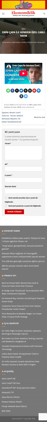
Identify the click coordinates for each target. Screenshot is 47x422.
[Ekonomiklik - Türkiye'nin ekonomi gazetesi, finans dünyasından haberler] (23, 14)
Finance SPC (10, 275)
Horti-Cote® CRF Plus (11, 383)
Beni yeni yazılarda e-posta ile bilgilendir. (25, 206)
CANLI (31, 105)
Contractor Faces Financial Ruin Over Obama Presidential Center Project (21, 307)
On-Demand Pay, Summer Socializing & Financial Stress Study (23, 300)
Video (24, 29)
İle (12, 107)
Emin (39, 105)
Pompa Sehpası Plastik (12, 402)
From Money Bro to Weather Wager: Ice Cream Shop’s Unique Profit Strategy (22, 315)
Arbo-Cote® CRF (9, 379)
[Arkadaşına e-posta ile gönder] (30, 91)
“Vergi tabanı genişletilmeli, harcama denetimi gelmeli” (22, 247)
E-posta (8, 175)
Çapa (35, 105)
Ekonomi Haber (12, 231)
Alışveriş (9, 371)
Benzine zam (39, 117)
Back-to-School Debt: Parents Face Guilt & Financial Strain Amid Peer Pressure (20, 284)
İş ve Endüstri (11, 323)
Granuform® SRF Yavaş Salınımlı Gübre (19, 388)
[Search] (44, 13)
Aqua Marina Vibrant (11, 397)
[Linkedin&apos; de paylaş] (39, 91)
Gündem (7, 107)
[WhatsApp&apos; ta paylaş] (8, 91)
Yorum (8, 144)
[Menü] (3, 14)
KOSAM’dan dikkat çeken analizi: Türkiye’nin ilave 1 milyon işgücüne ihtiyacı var (23, 239)
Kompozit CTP (8, 392)
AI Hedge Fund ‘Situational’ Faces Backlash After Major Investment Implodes (23, 292)
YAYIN (19, 107)
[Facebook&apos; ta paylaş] (12, 91)
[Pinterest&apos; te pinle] (34, 91)
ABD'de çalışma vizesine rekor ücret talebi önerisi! (20, 267)
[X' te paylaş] (17, 91)
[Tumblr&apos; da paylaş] (21, 96)
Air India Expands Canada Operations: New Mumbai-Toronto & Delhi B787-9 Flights (20, 363)
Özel (14, 107)
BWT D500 (6, 411)
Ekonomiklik (7, 42)
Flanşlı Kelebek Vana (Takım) (14, 406)
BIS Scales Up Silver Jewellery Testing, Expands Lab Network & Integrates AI (22, 340)
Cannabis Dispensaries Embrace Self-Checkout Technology (22, 347)
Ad (6, 164)
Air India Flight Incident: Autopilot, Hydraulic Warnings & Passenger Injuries (21, 332)
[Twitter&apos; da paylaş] (21, 91)
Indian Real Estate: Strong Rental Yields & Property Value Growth (20, 355)
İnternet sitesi (10, 187)
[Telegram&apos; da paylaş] (26, 96)
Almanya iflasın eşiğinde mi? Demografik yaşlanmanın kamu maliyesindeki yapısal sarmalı (23, 255)
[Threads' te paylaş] (26, 91)
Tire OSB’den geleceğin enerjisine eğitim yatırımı (23, 261)
